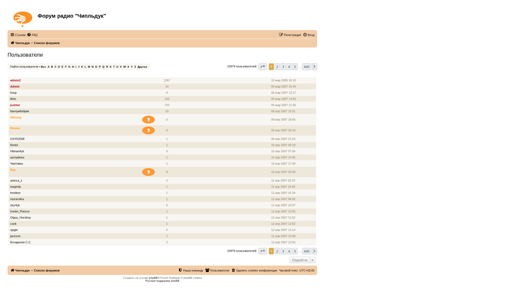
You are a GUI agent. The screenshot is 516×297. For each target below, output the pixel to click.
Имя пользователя (24, 74)
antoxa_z (16, 180)
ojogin (14, 229)
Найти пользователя (24, 66)
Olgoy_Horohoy (20, 217)
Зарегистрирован (284, 74)
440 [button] (306, 66)
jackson (15, 236)
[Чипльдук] (23, 18)
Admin (15, 86)
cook (13, 223)
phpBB (153, 277)
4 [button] (289, 66)
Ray (13, 169)
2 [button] (277, 66)
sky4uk (15, 205)
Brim (13, 98)
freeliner (15, 192)
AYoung (15, 117)
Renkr (14, 145)
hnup (13, 92)
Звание (150, 74)
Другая (142, 66)
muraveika (17, 199)
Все (43, 66)
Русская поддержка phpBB (162, 280)
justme (15, 105)
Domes (15, 128)
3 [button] (283, 66)
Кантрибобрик (19, 111)
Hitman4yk (17, 151)
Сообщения (167, 74)
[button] (263, 66)
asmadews (17, 157)
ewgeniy (15, 186)
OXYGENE (17, 138)
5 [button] (295, 66)
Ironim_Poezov (20, 211)
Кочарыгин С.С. (20, 242)
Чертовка (16, 163)
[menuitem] (32, 35)
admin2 (15, 80)
